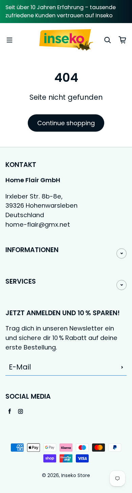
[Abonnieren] (122, 367)
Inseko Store (75, 475)
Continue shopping (66, 123)
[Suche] (108, 40)
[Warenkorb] (122, 40)
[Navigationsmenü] (9, 40)
